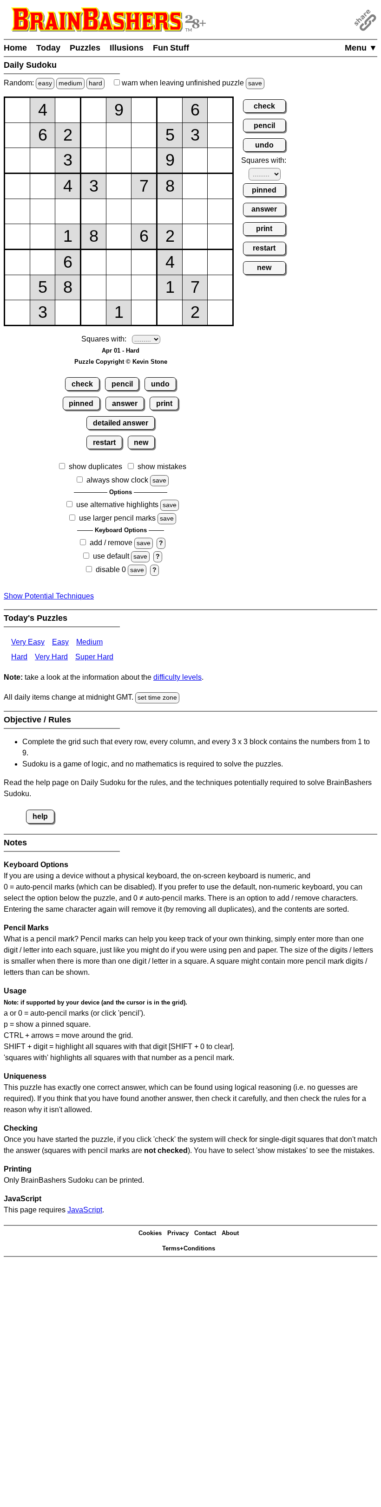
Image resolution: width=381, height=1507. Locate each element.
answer (125, 403)
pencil (122, 384)
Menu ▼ (361, 47)
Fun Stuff (171, 47)
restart (104, 442)
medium (70, 83)
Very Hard (51, 657)
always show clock (117, 480)
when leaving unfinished (191, 83)
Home (15, 47)
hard (95, 83)
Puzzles (85, 47)
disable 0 (111, 569)
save (255, 83)
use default (111, 556)
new (141, 442)
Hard (19, 657)
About (230, 1233)
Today (48, 47)
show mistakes (162, 466)
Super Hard (94, 657)
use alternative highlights (117, 505)
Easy (60, 642)
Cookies (150, 1233)
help (40, 816)
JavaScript (84, 1210)
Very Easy (28, 642)
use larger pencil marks (117, 518)
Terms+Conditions (188, 1248)
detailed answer (120, 423)
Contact (205, 1233)
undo (160, 384)
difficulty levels (177, 677)
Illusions (127, 47)
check (82, 384)
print (164, 403)
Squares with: (103, 339)
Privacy (178, 1233)
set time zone (157, 697)
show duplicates (95, 466)
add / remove (111, 543)
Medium (89, 642)
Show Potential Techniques (49, 596)
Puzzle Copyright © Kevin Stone (120, 361)
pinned (81, 403)
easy (45, 83)
